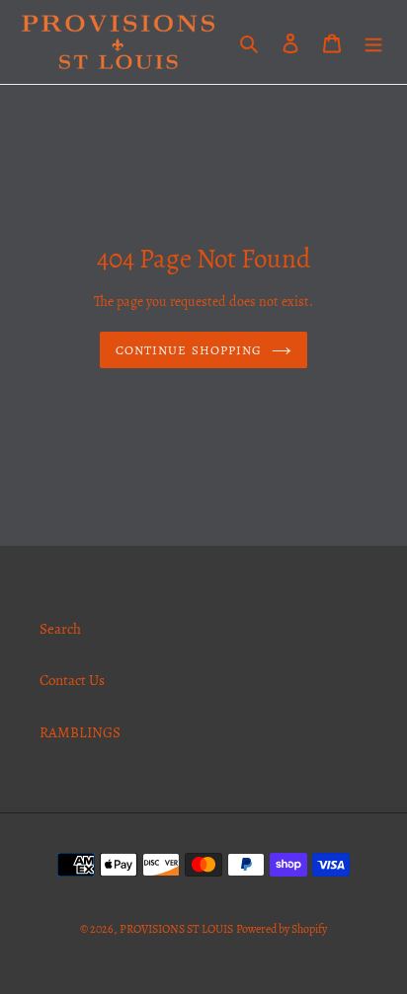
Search (60, 629)
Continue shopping (189, 350)
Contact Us (72, 680)
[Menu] (373, 42)
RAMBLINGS (80, 732)
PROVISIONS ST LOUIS (176, 929)
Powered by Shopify (281, 929)
